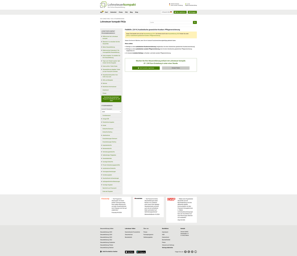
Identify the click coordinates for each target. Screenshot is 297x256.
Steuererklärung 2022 (106, 240)
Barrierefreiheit (166, 240)
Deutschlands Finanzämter (132, 232)
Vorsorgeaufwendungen (109, 171)
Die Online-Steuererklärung (116, 7)
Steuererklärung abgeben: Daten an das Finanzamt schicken (111, 70)
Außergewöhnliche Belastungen (111, 181)
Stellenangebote (147, 237)
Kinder (104, 125)
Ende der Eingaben (108, 191)
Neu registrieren (181, 12)
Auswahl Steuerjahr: (106, 109)
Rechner (105, 83)
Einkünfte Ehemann (108, 128)
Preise (121, 12)
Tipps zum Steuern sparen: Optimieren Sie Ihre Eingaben (111, 62)
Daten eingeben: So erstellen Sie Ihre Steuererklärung (111, 56)
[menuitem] (166, 12)
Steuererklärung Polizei (106, 245)
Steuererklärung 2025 (174, 33)
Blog (131, 12)
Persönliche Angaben (108, 122)
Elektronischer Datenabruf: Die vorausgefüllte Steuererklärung (111, 51)
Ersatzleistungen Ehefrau (109, 142)
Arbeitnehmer (106, 135)
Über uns (146, 228)
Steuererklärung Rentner (107, 247)
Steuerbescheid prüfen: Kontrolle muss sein (110, 76)
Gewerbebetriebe (107, 158)
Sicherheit (113, 12)
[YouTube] (195, 251)
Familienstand (106, 115)
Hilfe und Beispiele (108, 80)
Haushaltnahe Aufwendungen (111, 178)
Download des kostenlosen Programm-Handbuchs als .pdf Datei (111, 98)
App (101, 12)
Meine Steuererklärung (109, 47)
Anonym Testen (176, 68)
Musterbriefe (128, 237)
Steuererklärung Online (106, 228)
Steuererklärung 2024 (106, 234)
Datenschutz (165, 237)
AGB (163, 234)
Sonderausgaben (107, 175)
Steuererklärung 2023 (106, 237)
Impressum (106, 90)
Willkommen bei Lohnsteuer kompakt (110, 37)
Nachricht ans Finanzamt (109, 188)
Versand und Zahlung (168, 245)
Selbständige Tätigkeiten (109, 155)
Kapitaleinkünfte (107, 145)
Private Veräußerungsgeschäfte (111, 165)
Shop (136, 12)
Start (106, 12)
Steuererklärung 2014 (149, 33)
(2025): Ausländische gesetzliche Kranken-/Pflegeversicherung (143, 35)
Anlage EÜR (106, 119)
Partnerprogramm (148, 234)
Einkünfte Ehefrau (107, 132)
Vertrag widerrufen (167, 247)
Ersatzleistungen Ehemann (110, 138)
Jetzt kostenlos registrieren (146, 68)
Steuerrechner (129, 234)
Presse (104, 93)
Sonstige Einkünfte (108, 161)
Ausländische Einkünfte (109, 168)
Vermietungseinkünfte (109, 152)
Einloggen (193, 12)
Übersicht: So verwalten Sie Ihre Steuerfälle (111, 42)
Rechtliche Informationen (109, 86)
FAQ (126, 12)
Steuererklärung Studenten (107, 242)
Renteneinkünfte (107, 148)
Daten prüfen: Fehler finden (110, 66)
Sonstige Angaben (108, 185)
